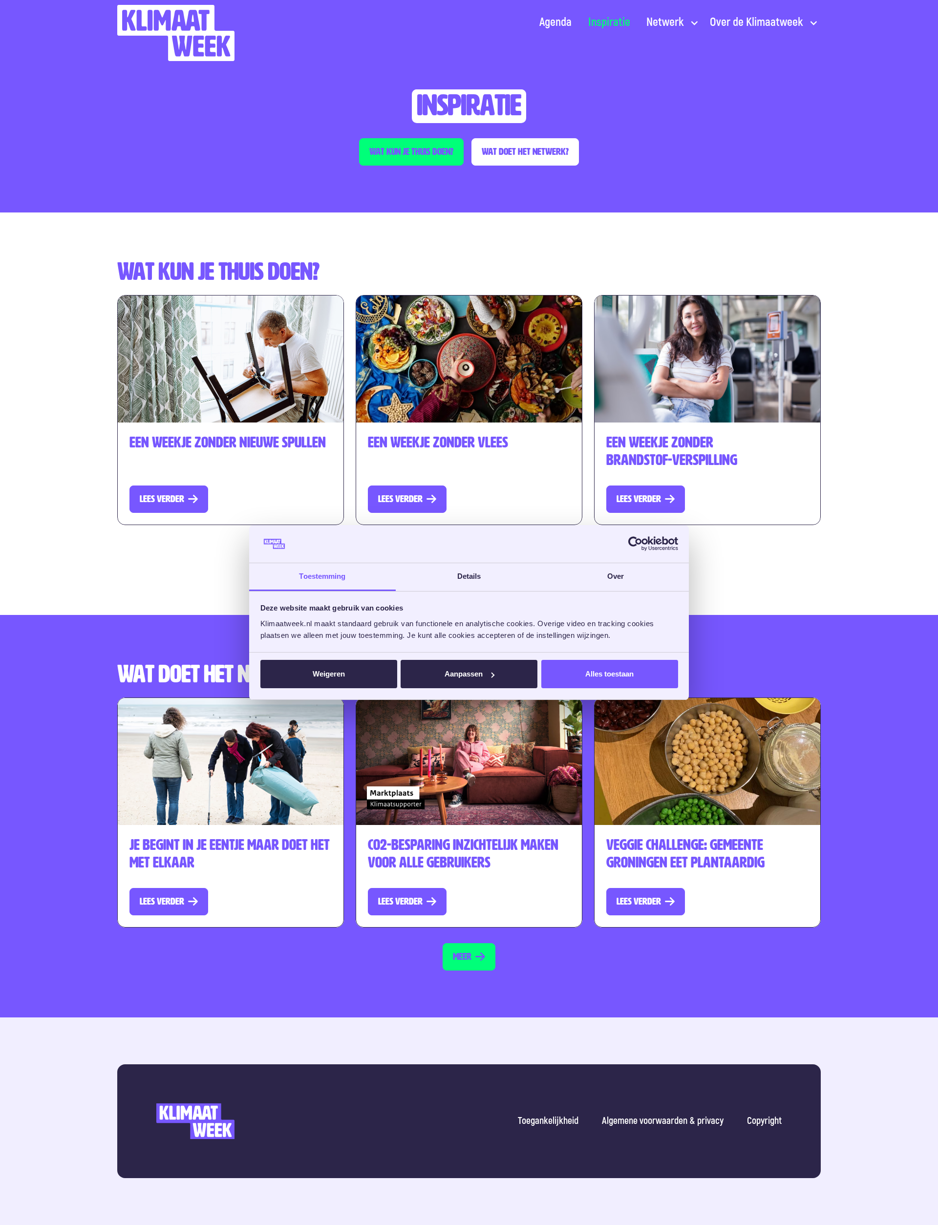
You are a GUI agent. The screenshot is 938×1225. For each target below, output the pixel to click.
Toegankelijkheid (548, 1121)
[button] (670, 22)
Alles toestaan (609, 674)
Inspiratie (609, 22)
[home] (175, 33)
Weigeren (329, 674)
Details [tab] (469, 576)
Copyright (764, 1121)
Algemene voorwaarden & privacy (663, 1121)
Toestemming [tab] (322, 576)
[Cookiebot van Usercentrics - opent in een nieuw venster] (635, 544)
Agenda (555, 22)
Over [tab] (615, 576)
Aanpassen (464, 674)
